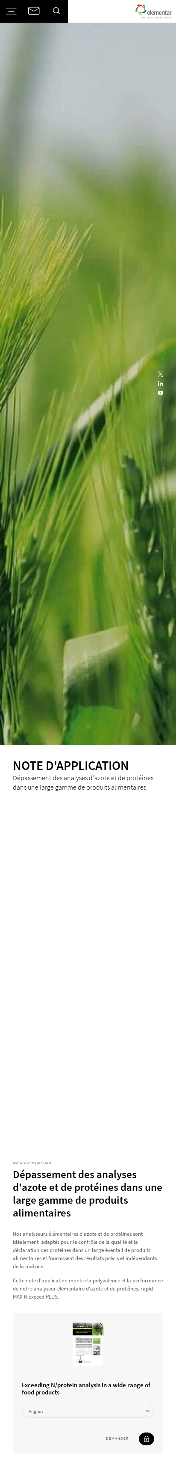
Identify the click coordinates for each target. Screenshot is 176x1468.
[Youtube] (160, 393)
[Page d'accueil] (153, 11)
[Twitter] (160, 374)
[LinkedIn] (160, 384)
